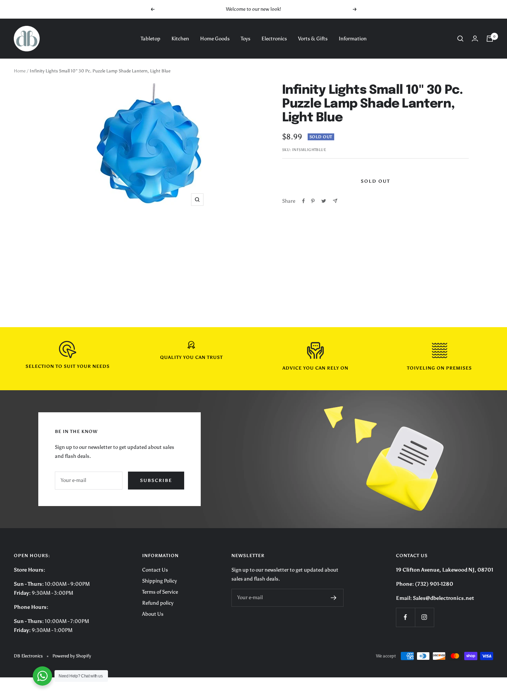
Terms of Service (160, 592)
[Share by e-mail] (335, 201)
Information (353, 39)
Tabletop (150, 39)
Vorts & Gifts (313, 39)
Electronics (274, 39)
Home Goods (215, 39)
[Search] (460, 39)
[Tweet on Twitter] (324, 201)
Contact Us (155, 570)
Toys (245, 39)
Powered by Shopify (71, 655)
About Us (152, 614)
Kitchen (180, 39)
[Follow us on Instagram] (424, 617)
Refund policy (157, 603)
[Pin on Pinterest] (313, 201)
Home (20, 70)
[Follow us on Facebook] (405, 617)
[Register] (334, 597)
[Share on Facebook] (303, 201)
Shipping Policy (159, 581)
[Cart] (489, 39)
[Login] (475, 38)
